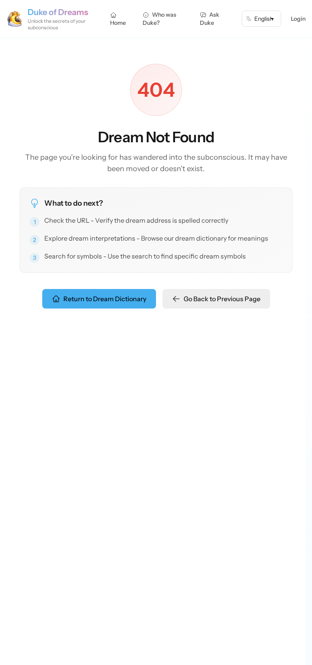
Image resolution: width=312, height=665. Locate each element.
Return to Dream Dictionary (104, 299)
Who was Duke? (159, 18)
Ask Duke (209, 18)
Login (298, 18)
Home (118, 22)
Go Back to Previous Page (222, 299)
